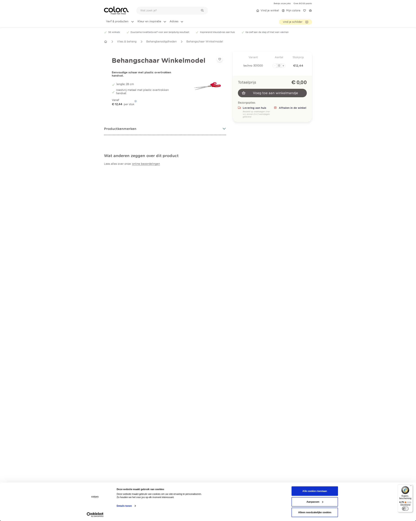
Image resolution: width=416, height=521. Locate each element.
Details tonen (124, 505)
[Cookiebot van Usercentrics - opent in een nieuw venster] (95, 514)
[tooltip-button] (135, 101)
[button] (165, 129)
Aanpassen (312, 501)
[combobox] (172, 10)
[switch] (405, 509)
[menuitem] (120, 23)
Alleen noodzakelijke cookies (315, 512)
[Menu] (411, 486)
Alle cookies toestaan (314, 491)
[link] (282, 3)
